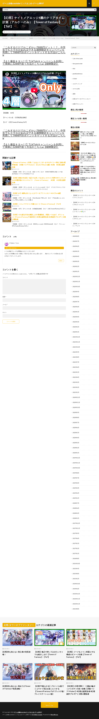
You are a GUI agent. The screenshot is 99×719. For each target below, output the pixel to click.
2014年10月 (76, 583)
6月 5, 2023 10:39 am (11, 248)
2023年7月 (76, 241)
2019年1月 (76, 498)
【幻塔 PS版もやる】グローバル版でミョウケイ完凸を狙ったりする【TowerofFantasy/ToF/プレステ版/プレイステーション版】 (49, 690)
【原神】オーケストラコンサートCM (84, 195)
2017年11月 (76, 528)
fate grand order (77, 63)
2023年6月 (76, 246)
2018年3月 (76, 513)
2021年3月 (76, 382)
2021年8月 (76, 357)
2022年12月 (76, 276)
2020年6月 (76, 427)
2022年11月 (76, 281)
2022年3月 (76, 322)
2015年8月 (76, 573)
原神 (74, 94)
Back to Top (49, 705)
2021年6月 (76, 367)
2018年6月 (76, 508)
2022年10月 (76, 286)
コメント (5, 277)
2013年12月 (76, 594)
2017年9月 (76, 533)
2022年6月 (76, 306)
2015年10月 (76, 563)
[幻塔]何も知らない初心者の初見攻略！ (17, 653)
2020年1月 (76, 453)
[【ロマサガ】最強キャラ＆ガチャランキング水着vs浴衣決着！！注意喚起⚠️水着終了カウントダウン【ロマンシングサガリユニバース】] (75, 156)
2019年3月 (76, 488)
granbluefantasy (77, 73)
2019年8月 (76, 473)
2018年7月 (76, 503)
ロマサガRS (76, 89)
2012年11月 (76, 604)
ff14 (74, 68)
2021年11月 (76, 342)
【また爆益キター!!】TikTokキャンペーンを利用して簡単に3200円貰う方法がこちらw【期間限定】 (33, 62)
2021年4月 (76, 377)
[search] (95, 9)
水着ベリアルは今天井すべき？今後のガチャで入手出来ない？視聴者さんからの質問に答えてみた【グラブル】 (87, 170)
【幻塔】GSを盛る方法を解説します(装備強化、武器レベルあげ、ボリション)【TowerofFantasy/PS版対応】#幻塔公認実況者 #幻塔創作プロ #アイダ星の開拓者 (39, 217)
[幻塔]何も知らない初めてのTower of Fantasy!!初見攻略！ (17, 687)
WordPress (54, 714)
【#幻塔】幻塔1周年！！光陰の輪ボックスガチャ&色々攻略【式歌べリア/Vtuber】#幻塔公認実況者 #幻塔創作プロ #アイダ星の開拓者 (80, 690)
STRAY (75, 79)
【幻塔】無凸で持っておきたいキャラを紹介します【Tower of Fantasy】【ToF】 (48, 654)
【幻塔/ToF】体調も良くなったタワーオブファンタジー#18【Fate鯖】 (37, 193)
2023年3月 (76, 261)
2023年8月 (76, 236)
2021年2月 (76, 387)
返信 (60, 260)
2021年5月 (76, 372)
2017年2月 (76, 548)
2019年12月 (76, 458)
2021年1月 (76, 392)
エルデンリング (77, 84)
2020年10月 (76, 407)
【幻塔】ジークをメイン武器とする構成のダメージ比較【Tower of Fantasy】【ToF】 (80, 654)
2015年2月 (76, 578)
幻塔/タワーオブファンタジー (21, 32)
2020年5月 (76, 432)
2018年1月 (76, 518)
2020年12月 (76, 397)
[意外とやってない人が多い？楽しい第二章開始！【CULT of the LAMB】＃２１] (75, 135)
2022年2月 (76, 327)
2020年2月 (76, 448)
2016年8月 (76, 558)
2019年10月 (76, 468)
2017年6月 (76, 538)
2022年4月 (76, 317)
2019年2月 (76, 493)
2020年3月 (76, 442)
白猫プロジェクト (78, 104)
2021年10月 (76, 347)
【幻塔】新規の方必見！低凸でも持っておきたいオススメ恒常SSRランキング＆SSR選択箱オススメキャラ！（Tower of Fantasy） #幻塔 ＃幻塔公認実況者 (39, 180)
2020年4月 (76, 437)
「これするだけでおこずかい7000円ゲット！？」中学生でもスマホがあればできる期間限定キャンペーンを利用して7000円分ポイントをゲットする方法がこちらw (34, 51)
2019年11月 (76, 463)
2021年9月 (76, 352)
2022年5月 (76, 312)
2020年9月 (76, 412)
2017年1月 (76, 553)
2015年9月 (76, 568)
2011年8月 (76, 609)
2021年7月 (76, 362)
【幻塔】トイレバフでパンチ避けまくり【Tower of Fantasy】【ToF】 (37, 204)
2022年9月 (76, 291)
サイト (5, 312)
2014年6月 (76, 589)
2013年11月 (76, 599)
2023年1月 (76, 271)
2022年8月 (76, 296)
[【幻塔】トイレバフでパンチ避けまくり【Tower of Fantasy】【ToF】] (7, 207)
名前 (4, 296)
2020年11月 (76, 402)
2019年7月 (76, 478)
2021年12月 (76, 337)
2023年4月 (76, 256)
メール (5, 304)
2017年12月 (76, 523)
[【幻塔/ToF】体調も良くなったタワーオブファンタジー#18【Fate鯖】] (7, 196)
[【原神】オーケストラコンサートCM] (75, 146)
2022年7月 (76, 301)
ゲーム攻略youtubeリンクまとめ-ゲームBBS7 (28, 712)
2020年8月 (76, 417)
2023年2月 (76, 266)
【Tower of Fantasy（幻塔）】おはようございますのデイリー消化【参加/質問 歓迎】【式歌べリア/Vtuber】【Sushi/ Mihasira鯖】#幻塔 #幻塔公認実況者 (39, 164)
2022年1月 (76, 332)
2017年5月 (76, 543)
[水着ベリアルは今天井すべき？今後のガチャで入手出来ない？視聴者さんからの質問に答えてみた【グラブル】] (75, 170)
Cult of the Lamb (78, 58)
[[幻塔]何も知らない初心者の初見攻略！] (75, 181)
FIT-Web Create (37, 714)
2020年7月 (76, 422)
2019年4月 (76, 483)
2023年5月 (76, 251)
